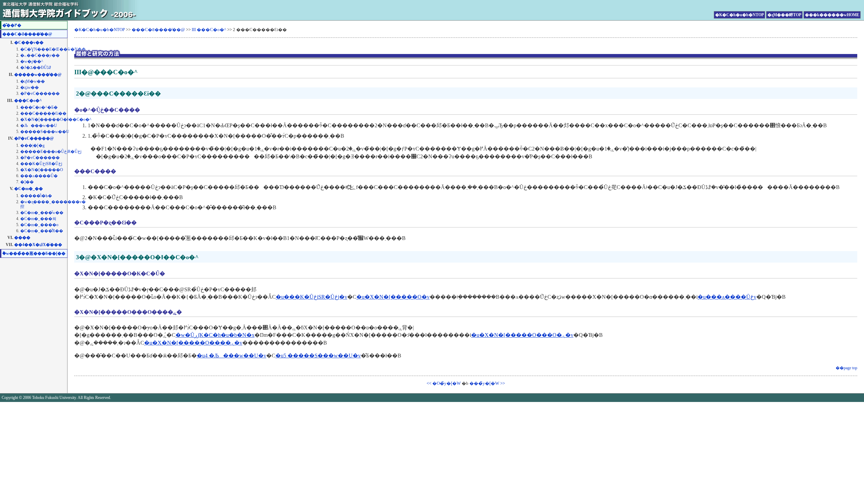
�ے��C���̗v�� (40, 55)
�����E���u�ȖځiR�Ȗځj (50, 151)
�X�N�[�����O (41, 169)
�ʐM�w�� (32, 81)
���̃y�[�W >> (487, 383)
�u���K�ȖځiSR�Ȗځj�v (311, 297)
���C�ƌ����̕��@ (27, 34)
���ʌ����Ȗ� (39, 175)
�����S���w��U (44, 131)
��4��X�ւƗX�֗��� (38, 244)
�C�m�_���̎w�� (41, 212)
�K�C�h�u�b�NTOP (739, 14)
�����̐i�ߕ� (36, 195)
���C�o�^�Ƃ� (39, 107)
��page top (846, 368)
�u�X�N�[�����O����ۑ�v (193, 343)
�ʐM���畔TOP (784, 14)
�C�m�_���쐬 (38, 218)
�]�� (27, 182)
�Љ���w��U (38, 125)
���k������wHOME (832, 14)
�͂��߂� (11, 25)
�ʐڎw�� (29, 87)
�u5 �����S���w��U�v (318, 355)
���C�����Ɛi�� (43, 113)
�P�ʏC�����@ (34, 138)
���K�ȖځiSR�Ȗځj (41, 163)
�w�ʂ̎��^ (31, 61)
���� (22, 237)
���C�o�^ (28, 100)
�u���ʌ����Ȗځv (727, 297)
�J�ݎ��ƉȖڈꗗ (35, 67)
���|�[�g (32, 145)
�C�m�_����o (39, 224)
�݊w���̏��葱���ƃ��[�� (33, 253)
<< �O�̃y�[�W (444, 383)
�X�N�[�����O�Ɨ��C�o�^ (55, 119)
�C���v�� (29, 42)
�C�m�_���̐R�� (41, 230)
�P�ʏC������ (40, 93)
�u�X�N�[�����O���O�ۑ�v (522, 335)
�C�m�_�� (28, 188)
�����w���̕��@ (37, 74)
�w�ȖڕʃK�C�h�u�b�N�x (215, 335)
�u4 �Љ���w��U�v (231, 355)
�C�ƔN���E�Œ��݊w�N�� (53, 49)
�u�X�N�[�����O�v (393, 297)
